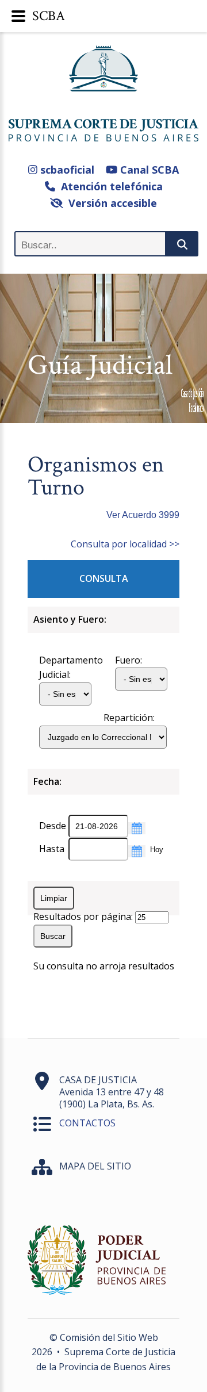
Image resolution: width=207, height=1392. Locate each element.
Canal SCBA (148, 170)
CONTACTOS (87, 1123)
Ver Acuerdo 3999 (142, 515)
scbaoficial (65, 170)
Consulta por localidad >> (125, 544)
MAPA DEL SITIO (95, 1166)
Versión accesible (110, 203)
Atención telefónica (109, 186)
